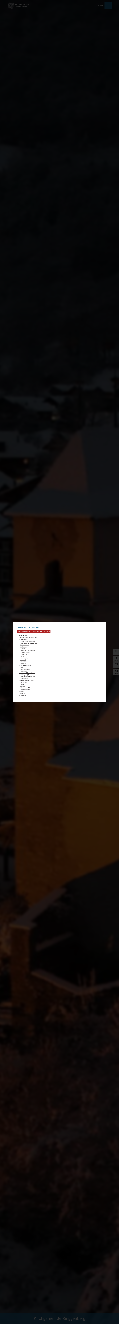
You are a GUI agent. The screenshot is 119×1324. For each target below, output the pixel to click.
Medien (22, 649)
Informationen (24, 645)
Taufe (22, 656)
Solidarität (23, 647)
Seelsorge (23, 663)
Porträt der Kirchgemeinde (28, 641)
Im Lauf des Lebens (24, 654)
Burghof (22, 686)
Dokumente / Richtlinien (27, 650)
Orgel (22, 684)
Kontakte (21, 691)
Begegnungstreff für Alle (27, 676)
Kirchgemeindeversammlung (28, 643)
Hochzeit (23, 660)
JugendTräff (23, 671)
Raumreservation (25, 690)
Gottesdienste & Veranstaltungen (28, 637)
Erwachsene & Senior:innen (27, 673)
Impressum (22, 693)
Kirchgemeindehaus (26, 688)
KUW (21, 667)
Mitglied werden (25, 652)
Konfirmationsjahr (25, 669)
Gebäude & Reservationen (26, 680)
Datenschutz (22, 695)
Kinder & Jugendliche (25, 665)
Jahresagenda (23, 635)
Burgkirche (23, 682)
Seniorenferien (24, 678)
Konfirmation (24, 658)
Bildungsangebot (25, 675)
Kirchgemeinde (23, 639)
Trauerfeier (23, 662)
